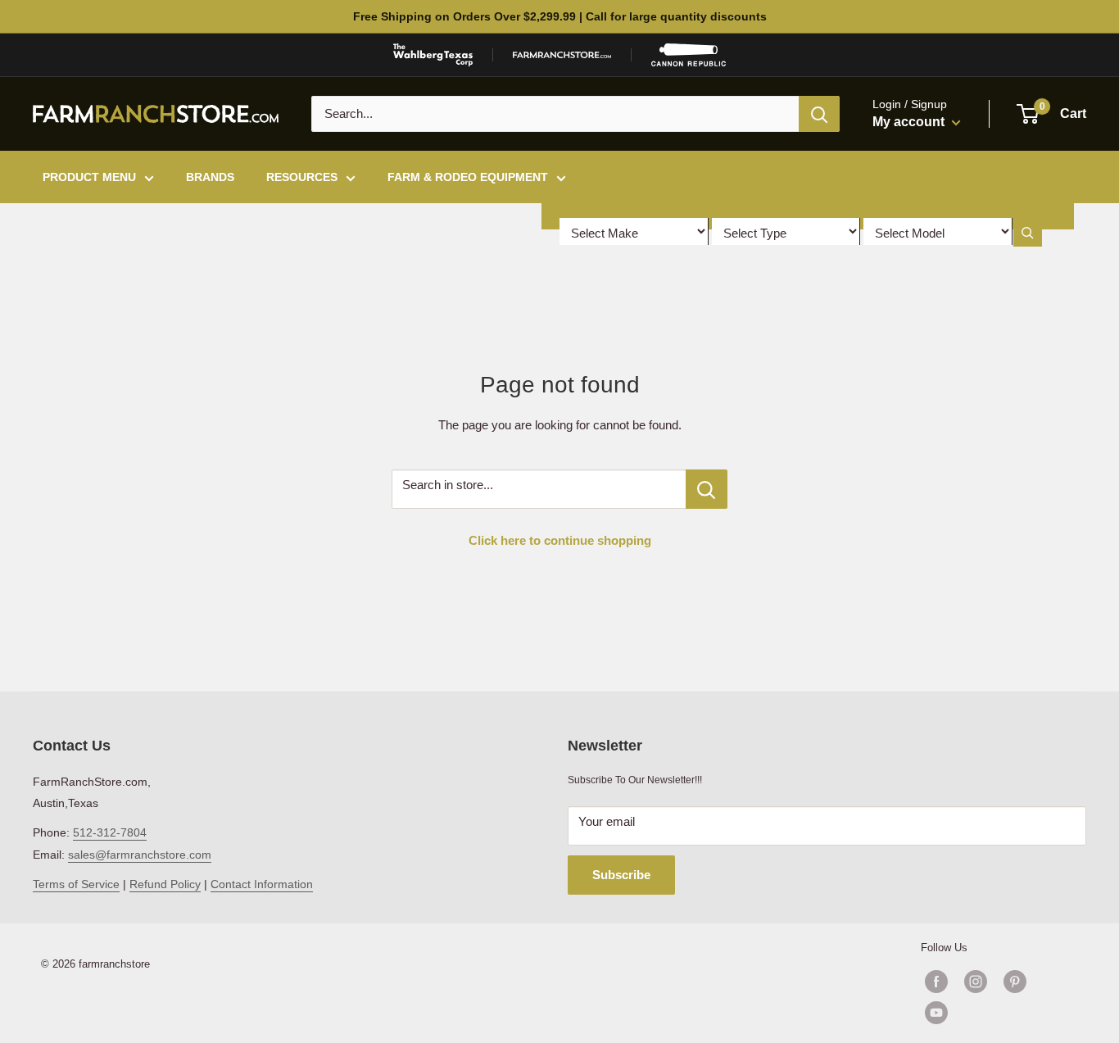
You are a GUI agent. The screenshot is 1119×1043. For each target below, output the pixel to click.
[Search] (819, 114)
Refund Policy (165, 884)
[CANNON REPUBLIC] (688, 54)
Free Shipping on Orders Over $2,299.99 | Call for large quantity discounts (560, 16)
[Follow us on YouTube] (995, 1012)
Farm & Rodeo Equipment (467, 177)
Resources (302, 177)
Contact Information (262, 884)
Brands (210, 177)
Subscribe (621, 875)
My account (910, 122)
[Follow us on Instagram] (975, 981)
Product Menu (89, 177)
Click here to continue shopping (560, 540)
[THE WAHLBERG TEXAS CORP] (433, 54)
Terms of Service (76, 884)
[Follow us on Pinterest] (1014, 981)
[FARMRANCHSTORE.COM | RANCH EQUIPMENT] (562, 54)
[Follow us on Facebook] (936, 981)
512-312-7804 (110, 832)
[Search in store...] (706, 489)
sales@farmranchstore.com (139, 854)
